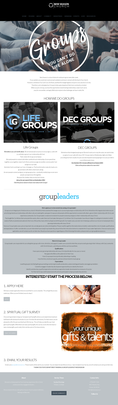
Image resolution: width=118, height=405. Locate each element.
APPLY (7, 299)
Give (83, 16)
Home (24, 16)
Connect (48, 16)
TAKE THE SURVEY (10, 333)
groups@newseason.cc (18, 365)
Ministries (58, 16)
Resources (91, 16)
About (39, 16)
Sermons (68, 16)
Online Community (59, 393)
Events (76, 16)
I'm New (31, 16)
